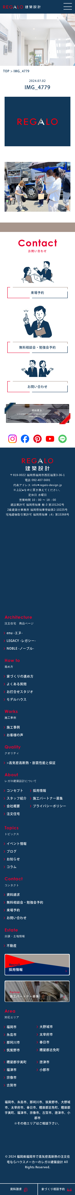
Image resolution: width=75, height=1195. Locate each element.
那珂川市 (13, 1042)
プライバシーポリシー (49, 806)
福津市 (12, 1069)
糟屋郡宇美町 (17, 1062)
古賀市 (12, 1085)
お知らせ (13, 859)
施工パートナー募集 (48, 798)
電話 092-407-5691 (37, 480)
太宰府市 (46, 1034)
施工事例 (13, 727)
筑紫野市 (13, 1050)
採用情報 (39, 790)
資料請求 (13, 894)
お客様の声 (15, 735)
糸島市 (12, 1034)
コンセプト (15, 790)
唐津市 (45, 1062)
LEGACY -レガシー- (21, 640)
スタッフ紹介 (17, 798)
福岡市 (12, 1026)
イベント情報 (17, 843)
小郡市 (45, 1069)
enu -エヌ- (15, 633)
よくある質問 (17, 684)
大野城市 (46, 1026)
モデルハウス (17, 699)
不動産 (12, 945)
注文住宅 (13, 813)
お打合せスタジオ (20, 691)
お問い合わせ (38, 386)
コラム (12, 866)
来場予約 (37, 292)
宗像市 (12, 1077)
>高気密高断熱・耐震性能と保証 (31, 762)
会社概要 (13, 806)
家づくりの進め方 (20, 676)
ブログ (12, 851)
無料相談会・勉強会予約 (37, 347)
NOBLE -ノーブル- (20, 648)
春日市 (45, 1042)
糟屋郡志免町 (50, 1049)
